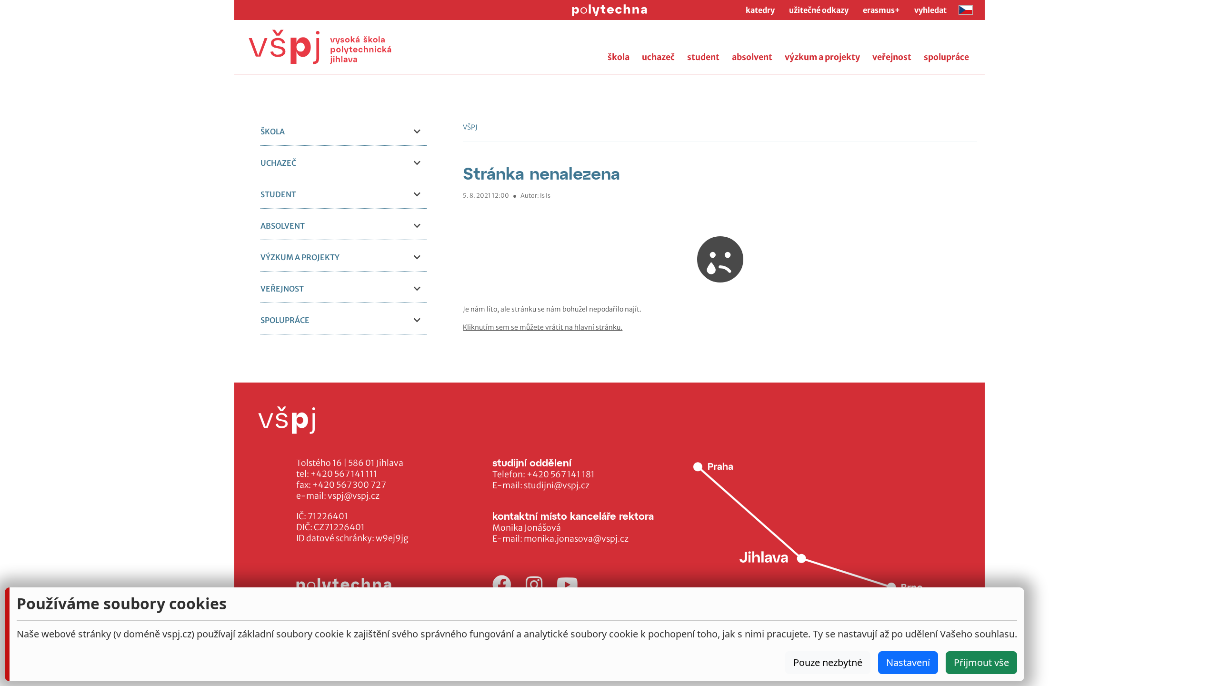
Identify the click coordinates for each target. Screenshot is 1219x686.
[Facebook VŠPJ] (501, 585)
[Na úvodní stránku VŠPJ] (320, 47)
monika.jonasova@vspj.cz (576, 539)
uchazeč (658, 57)
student (703, 57)
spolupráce (946, 57)
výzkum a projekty (822, 57)
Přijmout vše (981, 662)
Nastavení (908, 662)
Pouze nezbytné (827, 662)
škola (618, 57)
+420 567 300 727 (349, 485)
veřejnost (891, 57)
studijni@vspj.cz (557, 485)
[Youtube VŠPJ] (567, 585)
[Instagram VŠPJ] (534, 585)
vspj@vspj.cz (354, 496)
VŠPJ (470, 127)
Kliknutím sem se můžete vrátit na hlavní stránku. (542, 327)
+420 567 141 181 (561, 474)
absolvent (752, 57)
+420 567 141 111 (343, 474)
